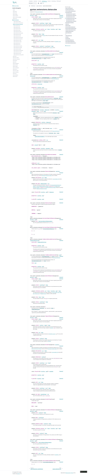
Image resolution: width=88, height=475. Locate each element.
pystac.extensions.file (17, 28)
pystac (14, 9)
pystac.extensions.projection (18, 38)
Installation (31, 1)
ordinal (44, 24)
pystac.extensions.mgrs (17, 34)
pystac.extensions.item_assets (18, 33)
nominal (51, 47)
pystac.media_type (16, 63)
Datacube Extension (39, 11)
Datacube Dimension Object (47, 175)
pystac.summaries (16, 72)
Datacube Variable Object (52, 348)
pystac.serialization (16, 67)
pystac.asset (15, 11)
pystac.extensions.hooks (17, 31)
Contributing (53, 1)
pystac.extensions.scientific (18, 46)
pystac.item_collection (16, 59)
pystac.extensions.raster (17, 40)
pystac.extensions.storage (18, 47)
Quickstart (35, 1)
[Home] (29, 5)
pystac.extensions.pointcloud (18, 37)
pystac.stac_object (16, 70)
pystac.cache (15, 12)
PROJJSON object (43, 293)
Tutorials (49, 1)
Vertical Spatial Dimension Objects (43, 186)
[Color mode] (39, 3)
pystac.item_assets (16, 57)
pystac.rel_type (15, 66)
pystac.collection (15, 15)
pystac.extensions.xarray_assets (19, 54)
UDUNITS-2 (57, 454)
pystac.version (15, 76)
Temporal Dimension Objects (51, 187)
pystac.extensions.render (17, 41)
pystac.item (14, 56)
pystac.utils (14, 73)
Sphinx (19, 473)
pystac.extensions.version (18, 51)
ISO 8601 (51, 327)
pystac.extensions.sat (17, 44)
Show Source (68, 45)
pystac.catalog (15, 14)
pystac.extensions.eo (17, 25)
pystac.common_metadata (17, 17)
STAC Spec (58, 1)
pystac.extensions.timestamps (18, 50)
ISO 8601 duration (52, 333)
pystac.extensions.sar (17, 43)
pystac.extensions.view (17, 53)
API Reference (44, 1)
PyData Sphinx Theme (69, 472)
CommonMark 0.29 (56, 179)
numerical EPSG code (55, 292)
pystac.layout (15, 60)
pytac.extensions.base (17, 21)
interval (44, 35)
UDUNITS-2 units (58, 41)
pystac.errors (15, 18)
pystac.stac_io (15, 69)
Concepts (39, 1)
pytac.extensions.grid (17, 30)
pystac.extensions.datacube (18, 24)
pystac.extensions (39, 5)
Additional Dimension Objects (41, 188)
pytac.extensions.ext (17, 27)
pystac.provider (15, 64)
